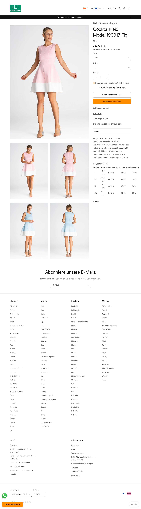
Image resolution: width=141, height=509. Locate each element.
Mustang (74, 380)
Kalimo (43, 403)
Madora (74, 333)
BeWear (13, 380)
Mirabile (74, 360)
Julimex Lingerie (47, 395)
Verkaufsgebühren (17, 466)
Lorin (73, 326)
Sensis (104, 318)
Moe (73, 372)
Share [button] (97, 202)
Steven (105, 333)
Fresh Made (45, 329)
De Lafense (14, 411)
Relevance (75, 415)
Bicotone (13, 384)
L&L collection (46, 423)
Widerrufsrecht (77, 453)
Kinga (43, 415)
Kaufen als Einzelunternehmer (21, 470)
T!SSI (104, 341)
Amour (12, 318)
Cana (12, 399)
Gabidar (44, 337)
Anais (12, 322)
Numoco (74, 399)
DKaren (13, 415)
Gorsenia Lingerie (47, 357)
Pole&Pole (75, 411)
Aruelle (12, 337)
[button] (94, 8)
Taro (104, 345)
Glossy (43, 353)
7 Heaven (13, 306)
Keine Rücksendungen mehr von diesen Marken (83, 458)
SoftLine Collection (109, 326)
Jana (42, 384)
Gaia (42, 345)
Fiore (43, 326)
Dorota (12, 423)
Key (42, 411)
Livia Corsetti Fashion (79, 322)
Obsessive (75, 403)
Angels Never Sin (16, 326)
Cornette (13, 407)
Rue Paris (105, 314)
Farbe (95, 53)
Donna (12, 419)
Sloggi (104, 322)
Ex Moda (44, 318)
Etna (42, 306)
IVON (43, 380)
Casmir (12, 403)
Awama (13, 353)
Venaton (105, 364)
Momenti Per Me (77, 376)
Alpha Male (14, 314)
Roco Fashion (107, 306)
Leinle (73, 318)
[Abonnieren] (87, 285)
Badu (12, 364)
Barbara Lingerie (16, 368)
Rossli (104, 310)
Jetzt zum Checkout (112, 101)
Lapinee (74, 306)
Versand (96, 49)
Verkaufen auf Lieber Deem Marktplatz (20, 450)
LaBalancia (45, 426)
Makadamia (75, 337)
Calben (12, 395)
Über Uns (13, 445)
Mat (72, 349)
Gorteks (44, 360)
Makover (74, 341)
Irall (42, 376)
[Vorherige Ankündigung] (10, 17)
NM (72, 392)
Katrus (43, 407)
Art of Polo (14, 333)
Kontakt (13, 474)
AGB (73, 449)
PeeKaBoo (75, 407)
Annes (12, 329)
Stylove (105, 337)
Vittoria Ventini (108, 368)
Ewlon (43, 314)
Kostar (43, 419)
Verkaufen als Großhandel (20, 462)
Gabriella (44, 341)
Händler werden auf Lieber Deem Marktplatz (23, 457)
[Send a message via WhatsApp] (4, 495)
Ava (11, 345)
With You (105, 372)
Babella (13, 360)
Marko (73, 345)
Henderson (45, 368)
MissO (73, 368)
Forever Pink (45, 333)
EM (11, 430)
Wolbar (105, 376)
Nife (73, 384)
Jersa (43, 388)
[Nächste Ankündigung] (130, 17)
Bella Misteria (15, 376)
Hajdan (43, 364)
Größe (95, 63)
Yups (104, 380)
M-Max (74, 329)
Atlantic (13, 341)
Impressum (75, 475)
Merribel (74, 357)
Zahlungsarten (77, 471)
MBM (73, 353)
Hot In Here (45, 372)
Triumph (105, 357)
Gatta (43, 349)
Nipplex (74, 388)
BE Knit (12, 372)
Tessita (105, 349)
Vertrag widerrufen (12, 504)
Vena (104, 360)
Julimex (44, 392)
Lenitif (73, 314)
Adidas (12, 310)
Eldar (12, 426)
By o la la (13, 388)
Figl (42, 322)
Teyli (104, 353)
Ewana (43, 310)
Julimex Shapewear (48, 399)
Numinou (74, 395)
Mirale (73, 364)
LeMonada (75, 310)
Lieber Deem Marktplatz (23, 502)
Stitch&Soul (106, 329)
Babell (12, 357)
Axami (12, 349)
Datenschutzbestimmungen (82, 464)
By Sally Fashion (16, 392)
